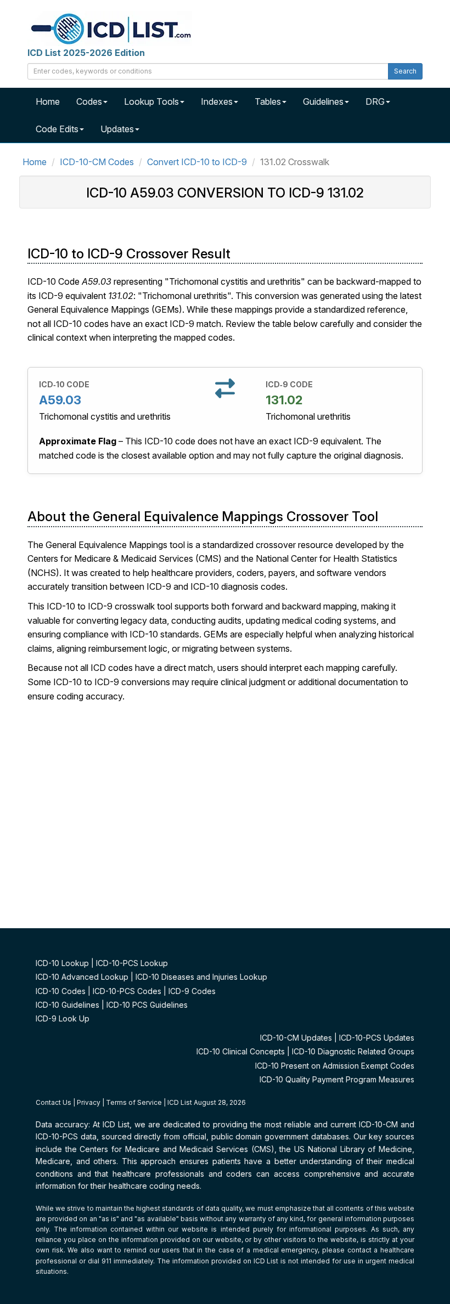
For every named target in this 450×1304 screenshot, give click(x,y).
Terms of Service (134, 1102)
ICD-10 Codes (61, 991)
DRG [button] (375, 101)
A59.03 (60, 400)
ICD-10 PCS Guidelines (147, 1004)
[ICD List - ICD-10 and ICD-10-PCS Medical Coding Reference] (109, 27)
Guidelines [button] (323, 101)
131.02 (284, 400)
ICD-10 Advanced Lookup (82, 976)
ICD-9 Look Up (62, 1018)
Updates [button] (117, 128)
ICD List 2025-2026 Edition (86, 52)
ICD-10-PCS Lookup (132, 963)
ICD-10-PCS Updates (376, 1037)
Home (48, 101)
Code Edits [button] (57, 128)
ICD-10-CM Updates (296, 1037)
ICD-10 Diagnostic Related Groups (353, 1051)
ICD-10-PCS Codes (127, 991)
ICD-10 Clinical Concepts (240, 1051)
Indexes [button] (217, 101)
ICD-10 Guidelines (67, 1004)
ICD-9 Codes (192, 991)
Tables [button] (268, 101)
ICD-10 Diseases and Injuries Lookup (201, 976)
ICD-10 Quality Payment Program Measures (337, 1079)
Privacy (88, 1102)
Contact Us (53, 1102)
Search (405, 71)
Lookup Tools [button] (151, 101)
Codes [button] (89, 101)
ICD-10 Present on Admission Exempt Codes (334, 1065)
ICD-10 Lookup (62, 963)
